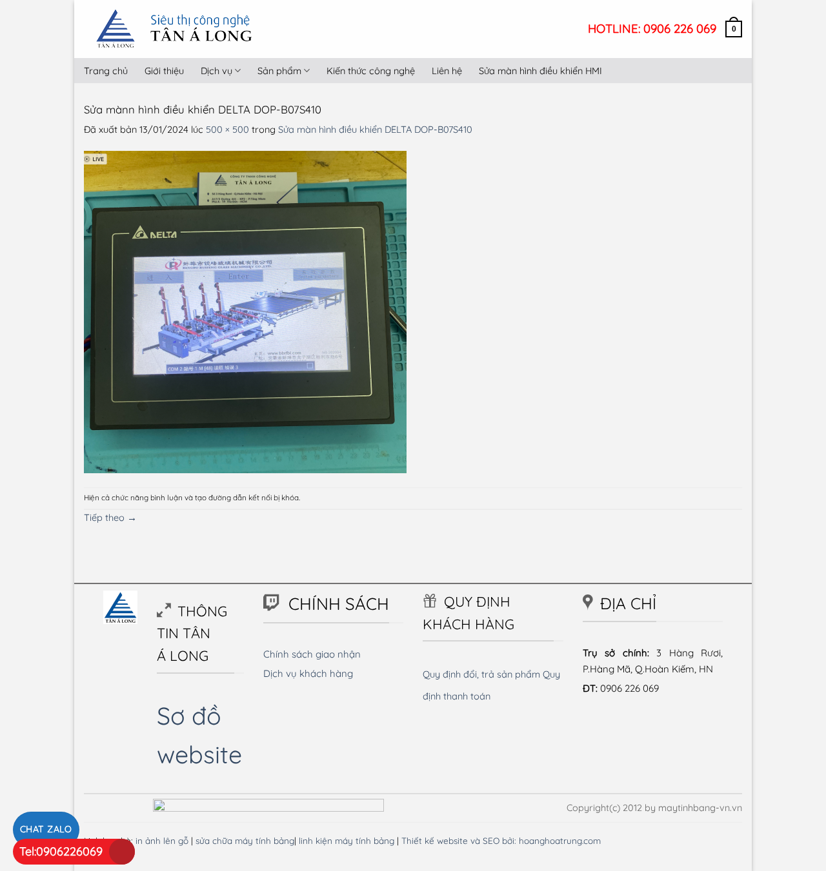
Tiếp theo (110, 517)
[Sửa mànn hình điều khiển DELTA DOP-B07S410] (245, 311)
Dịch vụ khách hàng (308, 673)
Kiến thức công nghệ (371, 70)
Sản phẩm (279, 70)
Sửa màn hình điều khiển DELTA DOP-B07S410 (375, 129)
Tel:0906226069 (61, 851)
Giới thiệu (164, 70)
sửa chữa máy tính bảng (245, 840)
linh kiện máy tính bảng (346, 840)
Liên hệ (447, 70)
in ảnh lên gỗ (162, 840)
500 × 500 (227, 129)
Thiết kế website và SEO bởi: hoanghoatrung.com (501, 840)
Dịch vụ (216, 70)
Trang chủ (106, 70)
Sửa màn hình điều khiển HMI (540, 70)
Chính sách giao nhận (312, 654)
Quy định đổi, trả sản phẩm (481, 674)
